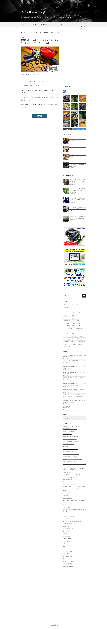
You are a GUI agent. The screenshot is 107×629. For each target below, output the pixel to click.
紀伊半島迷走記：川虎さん (69, 451)
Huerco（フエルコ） (67, 518)
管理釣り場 (81, 341)
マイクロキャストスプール (71, 336)
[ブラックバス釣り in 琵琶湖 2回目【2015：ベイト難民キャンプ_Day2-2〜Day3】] (66, 211)
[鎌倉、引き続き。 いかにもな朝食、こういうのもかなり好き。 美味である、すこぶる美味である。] (82, 123)
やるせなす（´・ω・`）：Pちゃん (70, 449)
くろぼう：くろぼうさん (68, 444)
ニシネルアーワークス (68, 528)
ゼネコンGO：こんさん (68, 446)
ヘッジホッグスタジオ (68, 566)
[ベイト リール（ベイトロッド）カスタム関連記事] (66, 143)
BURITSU (65, 490)
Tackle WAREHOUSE (67, 563)
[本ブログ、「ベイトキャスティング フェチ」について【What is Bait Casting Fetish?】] (66, 167)
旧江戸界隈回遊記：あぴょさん (70, 429)
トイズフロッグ (75, 325)
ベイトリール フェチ (33, 12)
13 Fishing (65, 504)
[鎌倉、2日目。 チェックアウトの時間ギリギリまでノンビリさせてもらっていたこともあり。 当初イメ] (74, 123)
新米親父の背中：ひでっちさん (70, 456)
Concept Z (67, 315)
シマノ (66, 325)
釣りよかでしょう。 (67, 498)
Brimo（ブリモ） (67, 513)
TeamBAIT (67, 320)
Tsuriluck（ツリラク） (68, 472)
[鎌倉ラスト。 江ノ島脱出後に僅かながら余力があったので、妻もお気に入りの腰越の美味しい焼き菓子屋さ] (66, 123)
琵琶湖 (66, 341)
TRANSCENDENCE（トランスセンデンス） (73, 521)
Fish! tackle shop (67, 558)
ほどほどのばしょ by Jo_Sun (69, 483)
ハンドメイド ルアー (58, 24)
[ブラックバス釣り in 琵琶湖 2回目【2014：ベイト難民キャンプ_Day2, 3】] (66, 202)
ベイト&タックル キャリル (69, 561)
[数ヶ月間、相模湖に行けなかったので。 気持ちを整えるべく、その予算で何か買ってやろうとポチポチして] (74, 115)
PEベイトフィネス (69, 318)
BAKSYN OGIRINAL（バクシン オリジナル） (73, 523)
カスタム (67, 323)
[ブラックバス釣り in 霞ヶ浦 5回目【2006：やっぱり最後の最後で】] (66, 220)
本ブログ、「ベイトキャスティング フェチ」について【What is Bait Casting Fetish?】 (77, 164)
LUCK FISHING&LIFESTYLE (69, 556)
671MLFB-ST (68, 307)
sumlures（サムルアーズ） (69, 516)
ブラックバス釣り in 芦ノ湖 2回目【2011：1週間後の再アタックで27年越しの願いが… (77, 190)
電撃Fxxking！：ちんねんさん (70, 439)
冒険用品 (65, 546)
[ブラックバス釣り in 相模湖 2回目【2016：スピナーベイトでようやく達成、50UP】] (66, 183)
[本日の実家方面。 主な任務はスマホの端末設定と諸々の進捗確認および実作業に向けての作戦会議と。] (74, 98)
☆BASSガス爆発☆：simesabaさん (71, 454)
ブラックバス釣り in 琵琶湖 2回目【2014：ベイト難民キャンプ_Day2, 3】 (77, 200)
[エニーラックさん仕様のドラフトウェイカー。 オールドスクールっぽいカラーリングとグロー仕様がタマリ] (66, 115)
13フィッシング (68, 304)
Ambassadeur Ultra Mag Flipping (72, 312)
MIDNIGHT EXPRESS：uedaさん (70, 436)
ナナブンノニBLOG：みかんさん (70, 477)
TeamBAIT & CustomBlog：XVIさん (71, 426)
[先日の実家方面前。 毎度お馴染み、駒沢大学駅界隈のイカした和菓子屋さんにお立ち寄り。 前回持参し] (66, 98)
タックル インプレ (33, 24)
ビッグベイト (78, 328)
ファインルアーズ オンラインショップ (71, 551)
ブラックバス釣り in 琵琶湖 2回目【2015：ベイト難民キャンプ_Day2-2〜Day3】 (77, 209)
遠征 (80, 344)
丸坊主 (66, 338)
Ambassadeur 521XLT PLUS (71, 310)
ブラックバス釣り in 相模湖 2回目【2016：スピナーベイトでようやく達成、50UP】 (77, 181)
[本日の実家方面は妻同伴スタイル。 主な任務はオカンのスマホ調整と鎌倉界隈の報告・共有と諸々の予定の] (82, 115)
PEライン (79, 318)
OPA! (64, 543)
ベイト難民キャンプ (69, 333)
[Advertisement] (74, 59)
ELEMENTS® (66, 531)
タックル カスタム (45, 24)
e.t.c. (68, 24)
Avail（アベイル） (67, 507)
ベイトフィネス (68, 331)
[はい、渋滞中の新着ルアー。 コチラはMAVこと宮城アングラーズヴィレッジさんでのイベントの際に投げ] (66, 107)
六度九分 (65, 533)
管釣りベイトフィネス (70, 344)
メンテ (82, 336)
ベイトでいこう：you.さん (69, 431)
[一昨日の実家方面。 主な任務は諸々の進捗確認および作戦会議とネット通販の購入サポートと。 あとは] (74, 107)
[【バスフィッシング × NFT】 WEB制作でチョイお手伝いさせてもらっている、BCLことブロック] (82, 107)
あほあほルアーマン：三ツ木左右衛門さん (72, 459)
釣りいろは (65, 495)
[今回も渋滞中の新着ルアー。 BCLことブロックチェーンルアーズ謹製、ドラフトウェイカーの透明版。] (82, 98)
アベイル (75, 320)
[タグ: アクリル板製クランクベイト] (66, 159)
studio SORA (66, 553)
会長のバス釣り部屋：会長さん (70, 461)
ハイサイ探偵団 (66, 493)
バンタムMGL (68, 328)
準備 (73, 338)
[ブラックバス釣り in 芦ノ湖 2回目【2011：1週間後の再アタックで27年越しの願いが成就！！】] (66, 193)
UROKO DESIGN (67, 538)
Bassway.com (66, 548)
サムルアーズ (76, 323)
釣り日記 (22, 24)
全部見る (39, 116)
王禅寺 (79, 338)
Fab (74, 315)
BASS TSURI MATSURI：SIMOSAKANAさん (73, 474)
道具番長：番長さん (67, 434)
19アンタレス (79, 304)
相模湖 (73, 341)
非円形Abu (67, 346)
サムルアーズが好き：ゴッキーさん (71, 441)
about (74, 24)
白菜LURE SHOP (67, 526)
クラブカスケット (67, 541)
